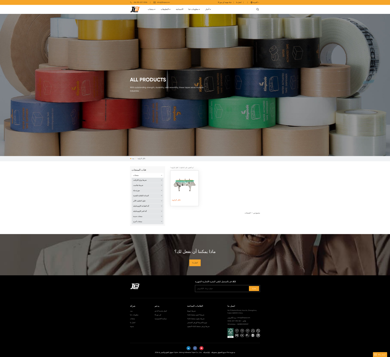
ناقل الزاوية (176, 200)
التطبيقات (165, 9)
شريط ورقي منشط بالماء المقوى (198, 326)
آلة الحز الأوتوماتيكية (140, 211)
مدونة (132, 326)
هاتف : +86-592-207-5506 (237, 321)
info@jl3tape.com (163, 2)
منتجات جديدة (137, 216)
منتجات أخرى (137, 221)
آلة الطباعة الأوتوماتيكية (141, 206)
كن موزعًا (158, 315)
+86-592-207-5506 (140, 2)
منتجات (151, 9)
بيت (133, 158)
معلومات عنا (193, 9)
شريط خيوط (191, 311)
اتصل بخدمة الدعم (161, 311)
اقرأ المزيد (184, 203)
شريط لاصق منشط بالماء (195, 315)
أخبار (207, 9)
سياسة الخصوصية (161, 319)
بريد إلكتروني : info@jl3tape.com (239, 318)
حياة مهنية (228, 2)
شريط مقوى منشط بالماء (195, 319)
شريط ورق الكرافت (140, 180)
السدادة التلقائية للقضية (141, 196)
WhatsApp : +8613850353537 (238, 324)
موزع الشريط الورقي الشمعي (197, 322)
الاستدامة (179, 9)
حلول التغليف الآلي (139, 201)
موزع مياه (136, 190)
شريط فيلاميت (138, 185)
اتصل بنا (238, 2)
